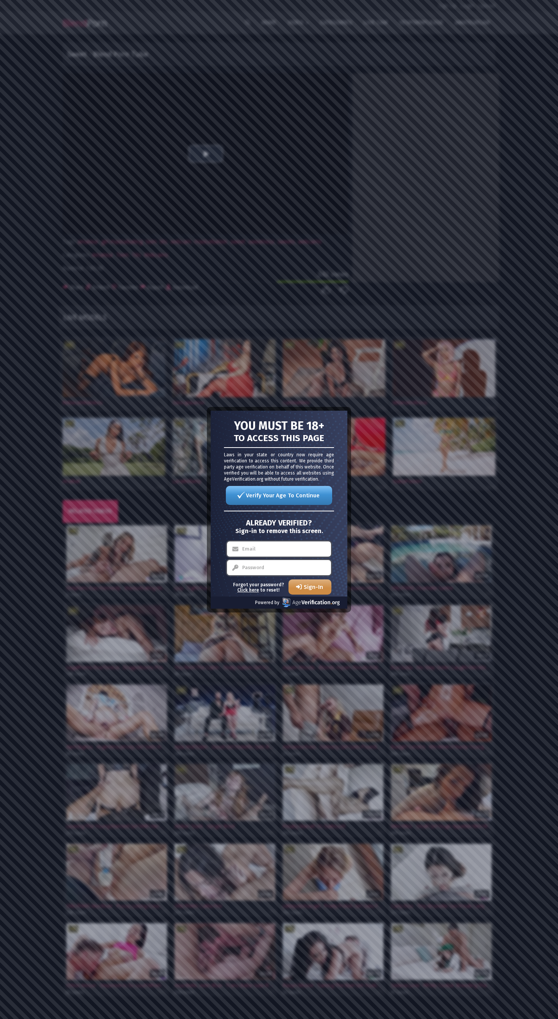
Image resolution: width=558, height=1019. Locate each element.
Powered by (267, 602)
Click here (248, 590)
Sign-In (313, 587)
